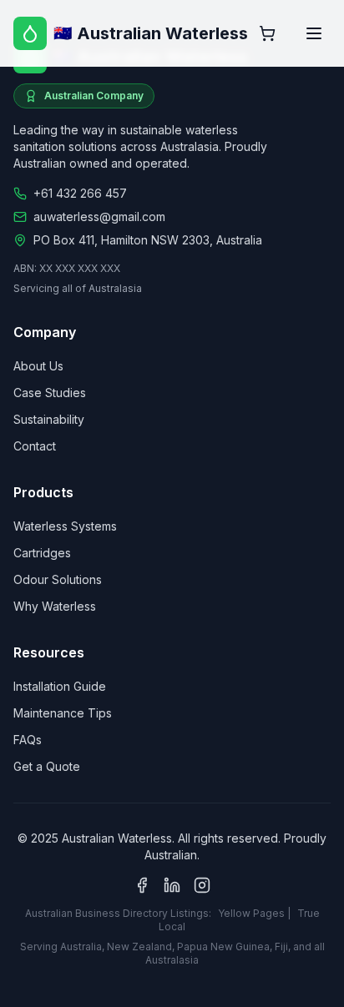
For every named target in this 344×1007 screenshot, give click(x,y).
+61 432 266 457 (80, 193)
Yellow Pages (251, 913)
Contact (34, 446)
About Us (38, 366)
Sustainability (48, 419)
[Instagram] (202, 885)
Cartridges (42, 553)
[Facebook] (142, 885)
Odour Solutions (57, 579)
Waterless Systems (65, 526)
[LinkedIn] (172, 885)
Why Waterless (54, 606)
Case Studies (49, 392)
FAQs (27, 740)
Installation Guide (59, 686)
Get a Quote (46, 766)
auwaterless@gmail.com (99, 216)
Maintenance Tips (62, 713)
